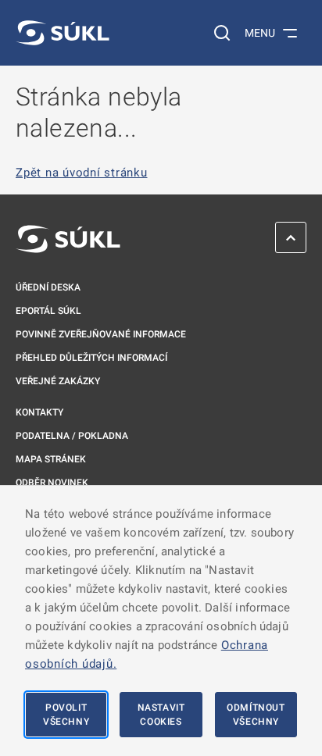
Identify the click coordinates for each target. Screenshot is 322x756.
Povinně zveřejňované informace (101, 334)
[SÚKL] (62, 33)
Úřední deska (48, 287)
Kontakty (39, 412)
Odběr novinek (52, 482)
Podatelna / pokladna (72, 435)
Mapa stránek (51, 459)
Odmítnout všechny (255, 714)
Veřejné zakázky (58, 381)
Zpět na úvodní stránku (82, 173)
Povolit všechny (66, 714)
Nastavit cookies (161, 714)
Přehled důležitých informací (91, 357)
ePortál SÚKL (48, 310)
